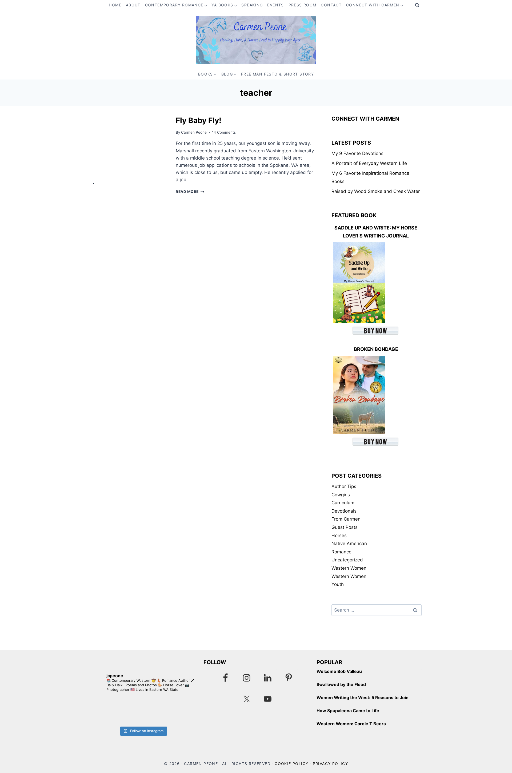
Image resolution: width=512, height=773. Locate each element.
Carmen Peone (194, 132)
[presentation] (132, 150)
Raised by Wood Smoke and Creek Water (375, 191)
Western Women (348, 568)
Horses (339, 535)
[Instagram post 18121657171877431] (116, 710)
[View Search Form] (417, 5)
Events (275, 5)
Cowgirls (340, 494)
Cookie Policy (291, 763)
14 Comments (224, 132)
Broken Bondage (376, 349)
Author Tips (343, 486)
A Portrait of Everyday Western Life (369, 163)
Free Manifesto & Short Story (277, 74)
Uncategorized (347, 559)
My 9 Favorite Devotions (357, 153)
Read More (190, 191)
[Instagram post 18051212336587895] (169, 710)
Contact (331, 5)
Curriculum (342, 502)
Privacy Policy (330, 763)
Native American (349, 543)
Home (115, 5)
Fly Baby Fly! (198, 120)
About (133, 5)
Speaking (252, 5)
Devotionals (344, 511)
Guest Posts (344, 527)
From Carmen (346, 519)
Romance (341, 551)
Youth (337, 584)
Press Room (303, 5)
